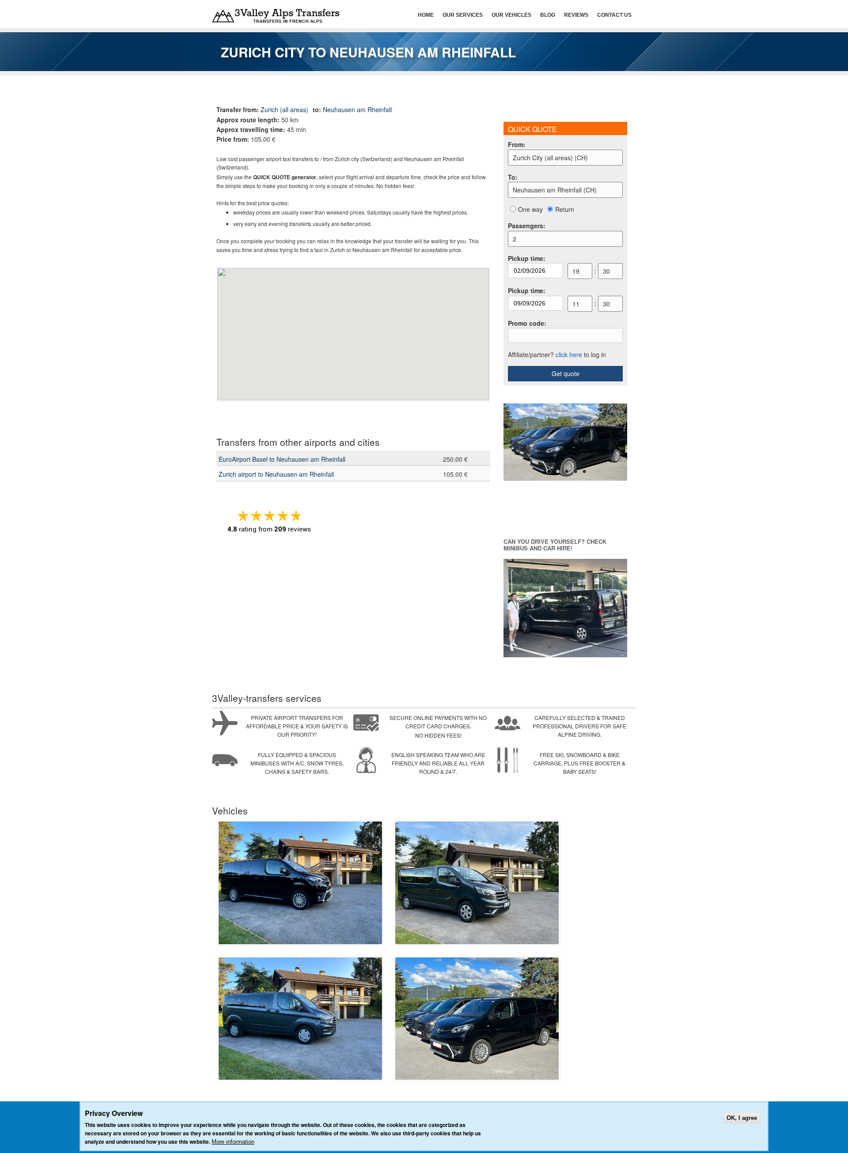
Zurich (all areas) (284, 109)
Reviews (576, 15)
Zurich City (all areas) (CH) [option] (550, 157)
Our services (463, 15)
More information (233, 1141)
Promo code (527, 323)
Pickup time (526, 258)
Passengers (526, 225)
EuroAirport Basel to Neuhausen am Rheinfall (282, 459)
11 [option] (575, 303)
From (517, 144)
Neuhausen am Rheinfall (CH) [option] (555, 189)
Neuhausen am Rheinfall (357, 109)
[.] (300, 942)
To (513, 177)
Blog (547, 15)
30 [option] (606, 271)
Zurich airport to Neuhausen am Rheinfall (276, 474)
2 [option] (514, 238)
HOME (426, 15)
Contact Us (614, 15)
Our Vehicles (511, 15)
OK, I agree (742, 1118)
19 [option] (575, 271)
